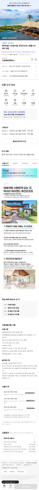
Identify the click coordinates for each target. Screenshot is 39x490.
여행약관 (18, 465)
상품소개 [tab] (5, 163)
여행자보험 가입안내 (8, 465)
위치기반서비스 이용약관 (17, 462)
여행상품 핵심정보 (24, 54)
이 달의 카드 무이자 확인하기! (18, 71)
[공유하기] (35, 59)
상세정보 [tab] (25, 163)
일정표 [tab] (15, 163)
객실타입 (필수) (8, 438)
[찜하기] (32, 59)
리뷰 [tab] (34, 163)
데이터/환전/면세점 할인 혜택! (19, 76)
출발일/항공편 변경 (19, 141)
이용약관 (4, 462)
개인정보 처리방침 (31, 462)
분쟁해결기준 (27, 465)
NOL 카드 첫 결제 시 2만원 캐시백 (20, 66)
